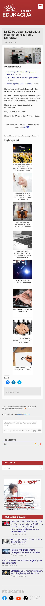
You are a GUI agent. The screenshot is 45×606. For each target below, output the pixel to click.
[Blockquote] (22, 430)
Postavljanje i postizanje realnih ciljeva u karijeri (26, 540)
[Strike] (13, 430)
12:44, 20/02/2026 (18, 534)
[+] (34, 431)
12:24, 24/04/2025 (18, 555)
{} (31, 431)
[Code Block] (25, 430)
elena (19, 414)
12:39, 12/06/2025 (18, 545)
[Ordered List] (16, 430)
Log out (26, 414)
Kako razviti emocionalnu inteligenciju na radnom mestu (25, 551)
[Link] (28, 430)
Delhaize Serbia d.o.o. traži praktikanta (22, 78)
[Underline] (10, 430)
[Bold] (4, 430)
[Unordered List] (19, 430)
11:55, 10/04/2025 (9, 566)
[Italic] (7, 430)
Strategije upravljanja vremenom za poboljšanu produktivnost (27, 572)
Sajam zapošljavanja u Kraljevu (19, 84)
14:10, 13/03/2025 (18, 576)
